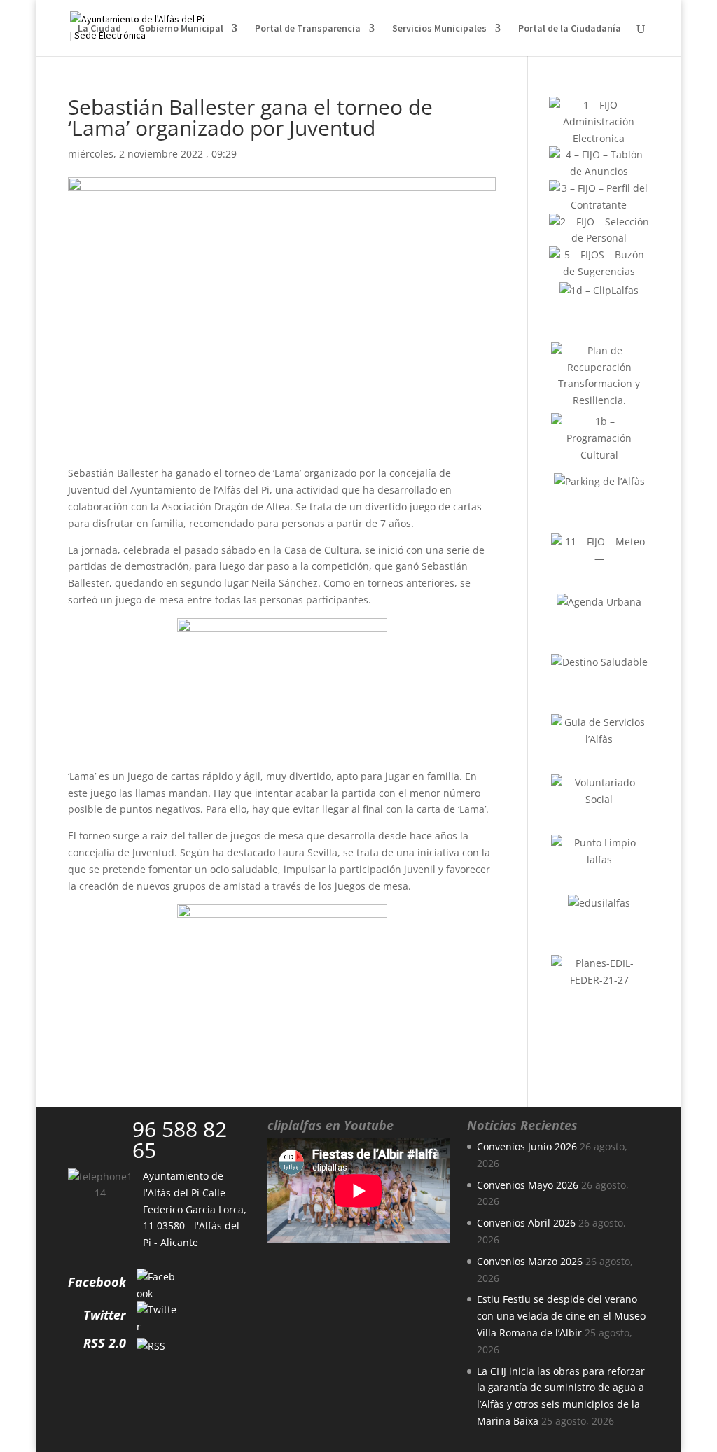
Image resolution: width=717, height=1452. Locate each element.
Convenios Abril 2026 (526, 1222)
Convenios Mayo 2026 (527, 1185)
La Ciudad (99, 28)
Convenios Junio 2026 (527, 1146)
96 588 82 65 (179, 1139)
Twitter (104, 1314)
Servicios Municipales (439, 28)
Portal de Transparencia (308, 28)
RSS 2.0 (104, 1342)
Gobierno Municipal (181, 28)
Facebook (97, 1281)
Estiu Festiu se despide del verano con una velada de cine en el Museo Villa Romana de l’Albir (561, 1315)
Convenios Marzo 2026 (530, 1261)
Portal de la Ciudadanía (569, 28)
